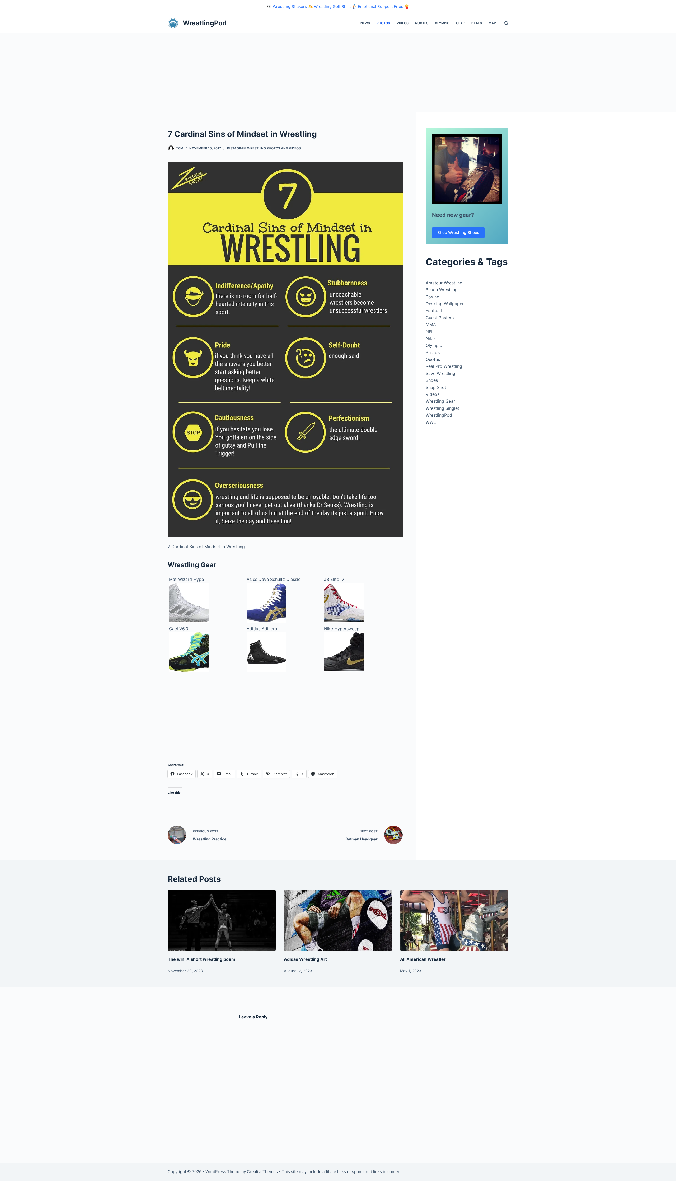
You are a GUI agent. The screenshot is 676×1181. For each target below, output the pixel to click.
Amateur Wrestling (444, 282)
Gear (460, 23)
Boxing (432, 296)
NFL (430, 331)
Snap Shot (436, 387)
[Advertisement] (338, 73)
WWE (431, 422)
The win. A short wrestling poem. (202, 959)
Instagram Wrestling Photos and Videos (264, 148)
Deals (476, 23)
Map (492, 23)
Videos (403, 23)
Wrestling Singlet (442, 408)
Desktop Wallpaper (445, 303)
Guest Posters (440, 317)
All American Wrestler (423, 959)
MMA (431, 324)
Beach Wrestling (442, 289)
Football (434, 310)
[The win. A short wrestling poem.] (222, 920)
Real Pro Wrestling (444, 366)
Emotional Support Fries (380, 6)
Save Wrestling (440, 373)
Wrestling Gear (440, 401)
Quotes (421, 23)
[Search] (506, 23)
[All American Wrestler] (454, 920)
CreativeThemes (262, 1171)
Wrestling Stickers (290, 6)
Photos (383, 23)
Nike (430, 338)
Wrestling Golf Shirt (332, 6)
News (365, 23)
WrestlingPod (205, 23)
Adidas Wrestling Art (305, 959)
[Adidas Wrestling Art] (338, 920)
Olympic (442, 23)
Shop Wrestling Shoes (458, 232)
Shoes (432, 380)
